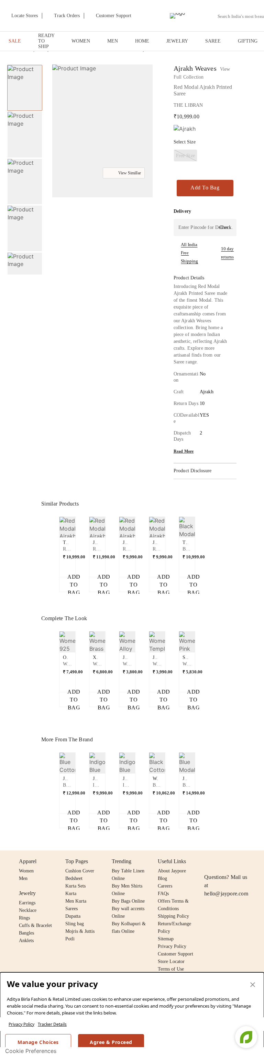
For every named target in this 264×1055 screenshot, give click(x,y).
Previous (25, 64)
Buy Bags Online (128, 901)
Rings (24, 917)
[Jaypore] (177, 16)
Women (26, 870)
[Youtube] (248, 861)
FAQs (163, 893)
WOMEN (81, 41)
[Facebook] (222, 861)
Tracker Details (52, 1024)
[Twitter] (235, 861)
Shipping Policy (173, 916)
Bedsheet (73, 878)
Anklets (26, 940)
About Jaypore (172, 870)
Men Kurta (75, 901)
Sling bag (74, 923)
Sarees (71, 908)
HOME (142, 41)
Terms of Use (171, 969)
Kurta (70, 893)
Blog (162, 878)
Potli (70, 938)
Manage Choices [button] (38, 1042)
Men (23, 878)
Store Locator (171, 961)
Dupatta (72, 916)
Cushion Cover (79, 870)
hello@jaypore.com (226, 893)
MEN (112, 41)
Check (225, 227)
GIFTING (247, 41)
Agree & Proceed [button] (111, 1042)
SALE (15, 41)
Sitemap (166, 938)
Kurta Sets (75, 886)
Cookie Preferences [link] (30, 1050)
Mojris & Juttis (80, 931)
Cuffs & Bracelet (35, 925)
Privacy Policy (21, 1024)
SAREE (213, 41)
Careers (165, 886)
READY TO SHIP (46, 41)
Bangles (26, 933)
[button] (24, 267)
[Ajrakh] (185, 129)
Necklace (27, 910)
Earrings (27, 902)
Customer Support (175, 954)
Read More (184, 451)
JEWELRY (177, 41)
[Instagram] (208, 861)
